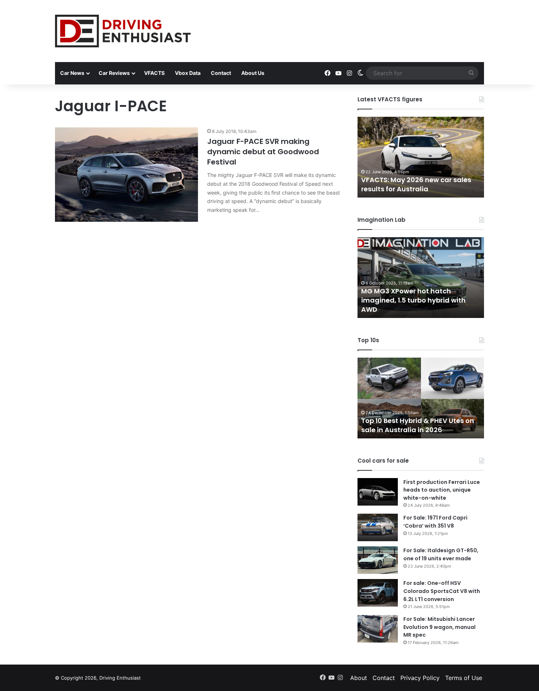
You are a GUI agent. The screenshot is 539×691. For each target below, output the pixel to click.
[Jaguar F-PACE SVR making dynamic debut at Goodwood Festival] (126, 174)
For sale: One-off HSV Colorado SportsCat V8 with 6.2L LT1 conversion (441, 591)
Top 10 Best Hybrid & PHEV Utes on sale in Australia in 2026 (417, 425)
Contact (221, 73)
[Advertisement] (342, 23)
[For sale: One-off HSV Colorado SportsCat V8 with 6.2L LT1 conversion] (378, 593)
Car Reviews (114, 73)
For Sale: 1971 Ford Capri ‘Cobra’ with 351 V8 (435, 521)
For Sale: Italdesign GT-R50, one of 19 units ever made (440, 554)
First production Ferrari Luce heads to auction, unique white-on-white (441, 490)
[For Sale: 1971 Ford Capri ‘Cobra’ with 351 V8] (378, 527)
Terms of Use (463, 677)
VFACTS (154, 73)
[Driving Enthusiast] (123, 31)
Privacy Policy (420, 677)
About (358, 677)
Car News (72, 73)
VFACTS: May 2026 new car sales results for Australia (416, 184)
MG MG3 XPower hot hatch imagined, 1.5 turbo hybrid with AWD (413, 300)
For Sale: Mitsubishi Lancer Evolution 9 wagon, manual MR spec (439, 626)
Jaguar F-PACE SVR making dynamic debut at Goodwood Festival (263, 151)
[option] (421, 157)
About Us (252, 73)
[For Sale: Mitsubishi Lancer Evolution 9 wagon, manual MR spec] (378, 629)
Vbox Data (188, 73)
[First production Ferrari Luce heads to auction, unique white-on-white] (378, 492)
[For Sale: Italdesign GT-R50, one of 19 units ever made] (378, 560)
